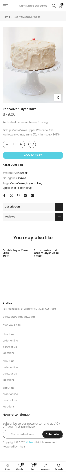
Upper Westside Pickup (17, 188)
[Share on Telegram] (25, 195)
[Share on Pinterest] (18, 195)
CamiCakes (17, 183)
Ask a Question (13, 165)
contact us (10, 347)
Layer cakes (33, 183)
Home (6, 17)
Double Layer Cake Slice (15, 251)
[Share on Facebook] (4, 195)
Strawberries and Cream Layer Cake (46, 251)
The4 (21, 446)
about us (8, 334)
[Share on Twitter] (11, 195)
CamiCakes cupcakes (33, 5)
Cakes (22, 178)
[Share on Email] (32, 195)
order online (10, 340)
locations (8, 353)
